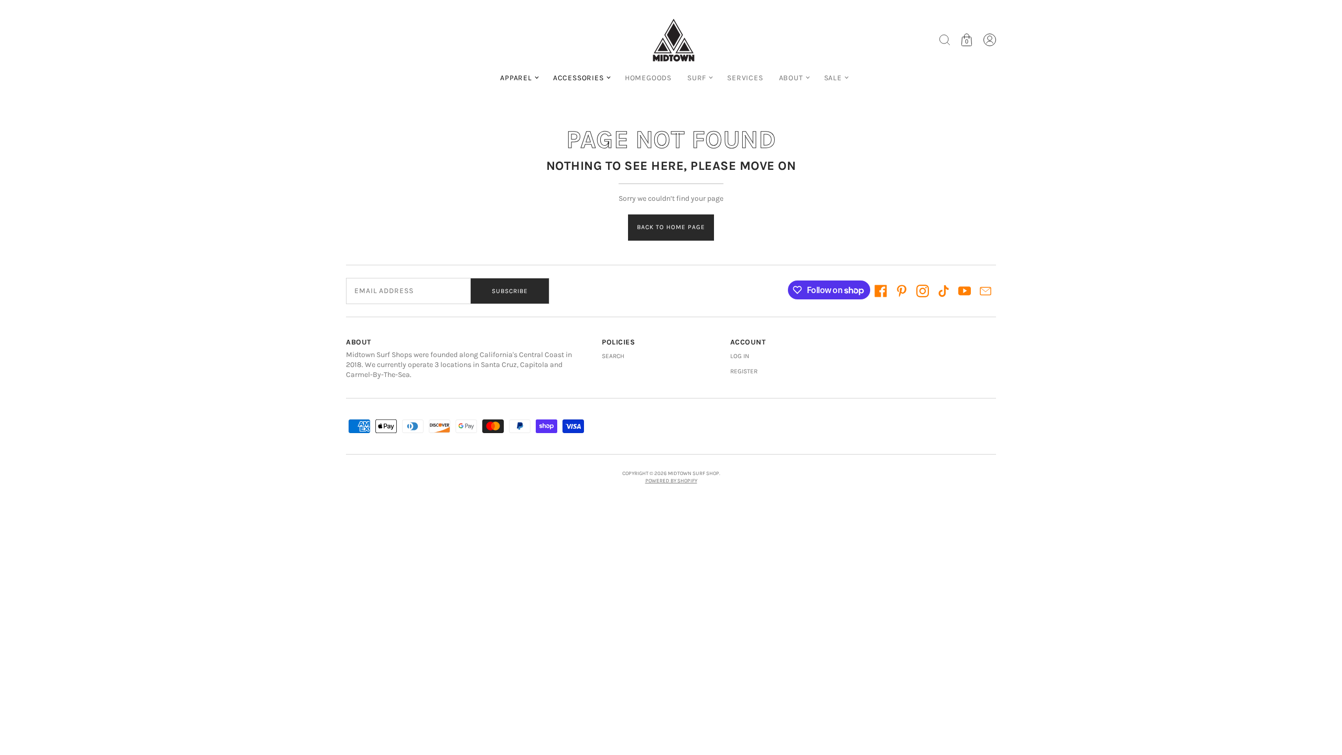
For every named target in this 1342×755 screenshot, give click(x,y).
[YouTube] (964, 291)
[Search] (944, 39)
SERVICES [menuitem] (745, 77)
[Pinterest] (901, 291)
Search (613, 356)
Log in (739, 356)
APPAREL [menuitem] (516, 77)
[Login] (989, 39)
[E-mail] (985, 291)
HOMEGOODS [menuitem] (648, 77)
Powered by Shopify (671, 481)
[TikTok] (943, 291)
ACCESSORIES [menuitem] (578, 77)
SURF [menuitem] (696, 77)
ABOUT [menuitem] (791, 77)
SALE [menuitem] (833, 77)
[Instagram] (922, 291)
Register (743, 371)
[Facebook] (880, 291)
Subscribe (510, 291)
